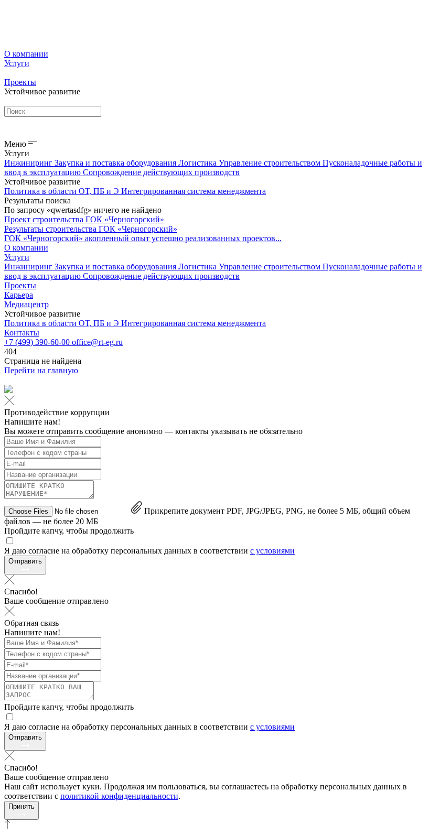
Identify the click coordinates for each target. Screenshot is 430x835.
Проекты (20, 82)
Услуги (16, 63)
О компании (26, 53)
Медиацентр (26, 304)
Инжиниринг (29, 162)
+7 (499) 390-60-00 (38, 342)
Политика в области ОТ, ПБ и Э (62, 191)
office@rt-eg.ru (97, 342)
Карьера (18, 294)
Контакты (21, 332)
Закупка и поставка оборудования (116, 162)
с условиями (272, 550)
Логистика (198, 162)
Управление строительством (270, 162)
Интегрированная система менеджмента (193, 191)
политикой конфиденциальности (119, 795)
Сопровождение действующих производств (161, 172)
